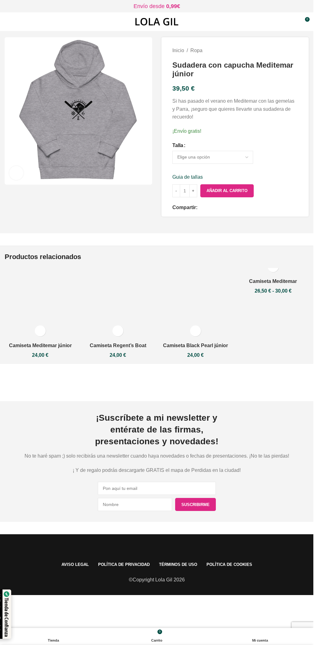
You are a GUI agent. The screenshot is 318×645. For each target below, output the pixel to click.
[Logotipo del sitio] (156, 21)
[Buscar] (293, 22)
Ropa (196, 50)
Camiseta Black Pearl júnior (195, 345)
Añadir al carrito (227, 190)
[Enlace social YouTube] (157, 382)
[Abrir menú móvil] (7, 22)
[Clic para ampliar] (16, 173)
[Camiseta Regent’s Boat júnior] (118, 303)
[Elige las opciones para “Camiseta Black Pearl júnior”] (195, 330)
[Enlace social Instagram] (141, 382)
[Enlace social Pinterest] (216, 208)
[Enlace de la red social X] (208, 208)
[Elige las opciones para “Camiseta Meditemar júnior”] (40, 330)
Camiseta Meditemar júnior (40, 345)
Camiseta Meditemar (273, 281)
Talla (177, 145)
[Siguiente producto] (294, 50)
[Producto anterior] (279, 50)
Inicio (178, 50)
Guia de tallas (187, 177)
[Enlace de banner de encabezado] (156, 6)
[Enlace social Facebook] (201, 208)
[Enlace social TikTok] (188, 382)
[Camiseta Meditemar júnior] (40, 303)
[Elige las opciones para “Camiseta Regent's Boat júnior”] (117, 330)
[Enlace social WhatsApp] (231, 208)
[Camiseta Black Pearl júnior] (195, 303)
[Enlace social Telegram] (238, 208)
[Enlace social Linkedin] (223, 208)
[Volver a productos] (286, 50)
